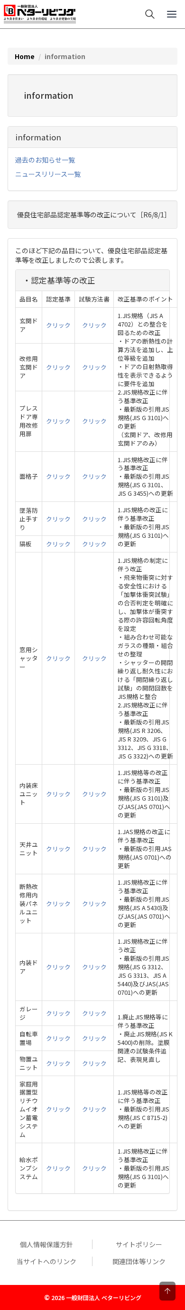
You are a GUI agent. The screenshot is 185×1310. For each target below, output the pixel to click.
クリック (58, 324)
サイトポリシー (139, 1244)
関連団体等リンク (139, 1261)
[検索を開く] (149, 14)
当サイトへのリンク (46, 1261)
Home (25, 56)
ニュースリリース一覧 (48, 174)
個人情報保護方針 (46, 1244)
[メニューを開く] (171, 14)
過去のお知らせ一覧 (45, 159)
